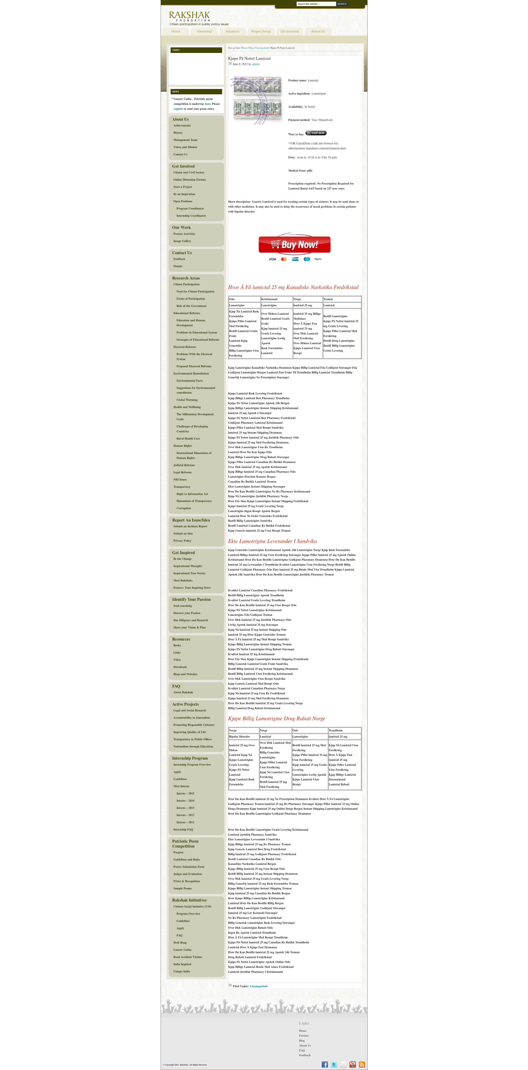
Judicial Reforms (184, 465)
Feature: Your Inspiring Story (192, 587)
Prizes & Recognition (186, 881)
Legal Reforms (182, 472)
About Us (318, 31)
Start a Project (182, 187)
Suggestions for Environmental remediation (196, 390)
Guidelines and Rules (186, 859)
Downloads (180, 667)
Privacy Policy (182, 540)
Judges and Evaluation (187, 874)
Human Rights (182, 445)
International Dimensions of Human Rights (194, 455)
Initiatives (233, 31)
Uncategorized (259, 986)
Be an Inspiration (184, 194)
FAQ (179, 935)
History (178, 132)
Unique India (181, 971)
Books (177, 645)
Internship (204, 31)
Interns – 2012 (185, 815)
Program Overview (188, 913)
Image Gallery (182, 241)
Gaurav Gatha (182, 949)
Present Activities (184, 234)
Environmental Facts (190, 380)
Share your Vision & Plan (189, 627)
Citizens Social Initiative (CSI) (192, 906)
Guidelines (180, 779)
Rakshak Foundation (217, 20)
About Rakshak (183, 692)
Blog (302, 1040)
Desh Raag (180, 942)
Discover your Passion (186, 613)
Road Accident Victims (187, 957)
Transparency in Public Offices (192, 739)
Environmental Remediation (191, 373)
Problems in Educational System (197, 332)
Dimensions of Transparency (194, 501)
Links (176, 652)
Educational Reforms (186, 313)
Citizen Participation (186, 284)
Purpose (178, 852)
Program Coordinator (190, 208)
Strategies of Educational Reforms (198, 339)
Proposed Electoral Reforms (194, 366)
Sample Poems (182, 888)
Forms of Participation (191, 298)
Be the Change (182, 559)
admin (255, 64)
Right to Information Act (192, 494)
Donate (177, 266)
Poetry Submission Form (188, 866)
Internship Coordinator (191, 215)
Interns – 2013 (185, 808)
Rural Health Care (188, 438)
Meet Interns (181, 786)
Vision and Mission (185, 147)
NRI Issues (179, 479)
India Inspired (182, 964)
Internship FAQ (183, 829)
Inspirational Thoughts (187, 566)
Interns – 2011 (185, 822)
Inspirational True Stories (189, 573)
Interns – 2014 (185, 800)
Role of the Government (191, 306)
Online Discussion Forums (189, 179)
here (207, 104)
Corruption (184, 508)
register (178, 108)
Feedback (179, 259)
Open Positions (182, 201)
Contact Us (180, 154)
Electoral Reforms (184, 347)
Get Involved (289, 31)
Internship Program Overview (192, 764)
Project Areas (261, 31)
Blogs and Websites (185, 674)
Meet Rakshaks (182, 580)
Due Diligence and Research (190, 620)
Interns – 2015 (185, 793)
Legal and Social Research (189, 710)
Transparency (181, 486)
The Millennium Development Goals (195, 416)
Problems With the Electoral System (194, 356)
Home (175, 31)
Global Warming (187, 400)
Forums (304, 1035)
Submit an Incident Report (190, 526)
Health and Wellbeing (187, 407)
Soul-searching (182, 605)
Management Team (185, 140)
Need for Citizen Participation (195, 291)
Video (177, 659)
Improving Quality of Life (189, 732)
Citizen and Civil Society (188, 172)
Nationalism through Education (193, 746)
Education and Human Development (191, 322)
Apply (177, 771)
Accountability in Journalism (191, 717)
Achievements (182, 125)
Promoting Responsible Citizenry (194, 725)
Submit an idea (183, 533)
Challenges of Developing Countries (192, 428)
